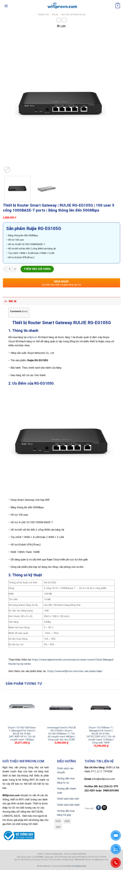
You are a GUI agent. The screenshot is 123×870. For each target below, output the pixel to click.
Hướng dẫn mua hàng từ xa (65, 780)
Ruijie (55, 14)
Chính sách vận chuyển (65, 770)
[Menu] (6, 6)
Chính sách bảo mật (68, 798)
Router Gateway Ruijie (73, 14)
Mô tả (12, 301)
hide (25, 311)
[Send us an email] (104, 807)
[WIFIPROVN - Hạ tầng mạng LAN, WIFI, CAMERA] (61, 6)
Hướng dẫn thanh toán (66, 790)
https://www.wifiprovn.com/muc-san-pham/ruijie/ (75, 671)
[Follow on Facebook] (98, 807)
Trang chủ (43, 14)
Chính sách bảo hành (68, 804)
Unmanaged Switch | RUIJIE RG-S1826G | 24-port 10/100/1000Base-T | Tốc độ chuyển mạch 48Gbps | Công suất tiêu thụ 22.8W (61, 733)
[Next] (114, 102)
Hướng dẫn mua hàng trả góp (65, 813)
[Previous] (9, 102)
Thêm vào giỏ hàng (37, 268)
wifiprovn (32, 337)
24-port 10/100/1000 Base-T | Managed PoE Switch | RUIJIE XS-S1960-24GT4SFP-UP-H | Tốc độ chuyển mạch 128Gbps (22, 733)
